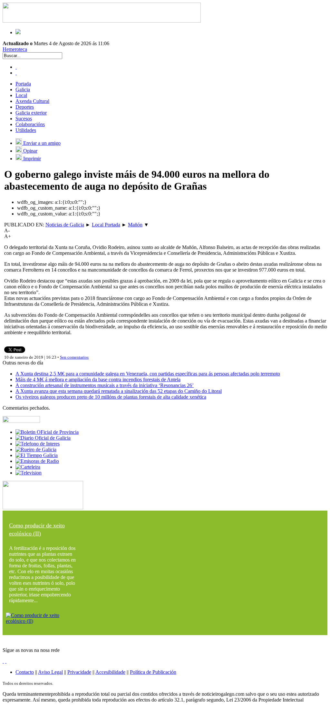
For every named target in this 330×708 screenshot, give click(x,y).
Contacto (24, 672)
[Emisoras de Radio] (37, 461)
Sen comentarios (74, 357)
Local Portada (106, 224)
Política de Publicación (153, 672)
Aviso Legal (50, 672)
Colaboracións (30, 124)
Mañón (135, 224)
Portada (23, 83)
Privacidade (79, 672)
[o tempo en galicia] (36, 455)
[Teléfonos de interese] (37, 443)
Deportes (24, 107)
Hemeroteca (15, 49)
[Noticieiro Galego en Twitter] (16, 72)
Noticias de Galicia (64, 224)
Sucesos (23, 118)
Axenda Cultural (32, 101)
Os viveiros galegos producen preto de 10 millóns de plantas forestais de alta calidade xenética (110, 397)
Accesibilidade (110, 672)
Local (21, 95)
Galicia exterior (31, 112)
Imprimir (31, 158)
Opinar (29, 151)
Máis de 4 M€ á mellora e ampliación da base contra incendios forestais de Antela (97, 379)
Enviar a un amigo (41, 143)
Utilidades (25, 130)
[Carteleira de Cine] (27, 467)
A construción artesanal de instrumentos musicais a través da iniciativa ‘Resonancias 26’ (104, 385)
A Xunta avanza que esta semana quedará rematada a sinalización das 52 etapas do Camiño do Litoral (118, 391)
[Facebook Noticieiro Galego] (16, 67)
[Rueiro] (35, 449)
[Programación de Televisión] (28, 472)
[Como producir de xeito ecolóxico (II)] (43, 621)
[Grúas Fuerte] (102, 21)
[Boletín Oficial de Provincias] (47, 432)
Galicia (22, 89)
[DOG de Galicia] (43, 438)
